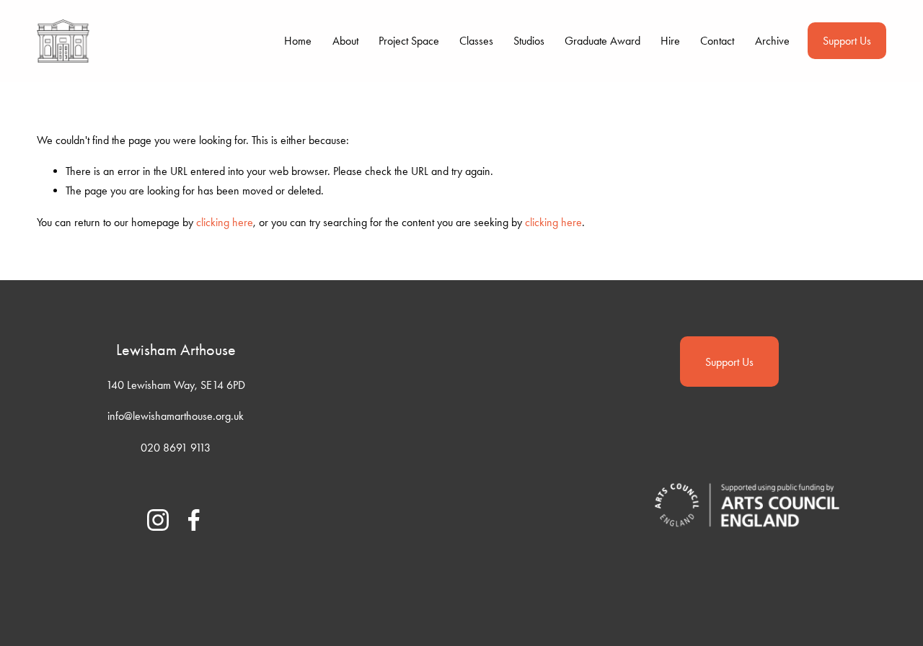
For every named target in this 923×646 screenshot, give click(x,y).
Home (298, 41)
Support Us (847, 41)
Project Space (409, 41)
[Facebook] (194, 519)
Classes (476, 41)
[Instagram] (157, 519)
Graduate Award (602, 41)
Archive (772, 41)
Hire (670, 41)
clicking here (224, 222)
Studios (528, 41)
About (345, 41)
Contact (717, 41)
